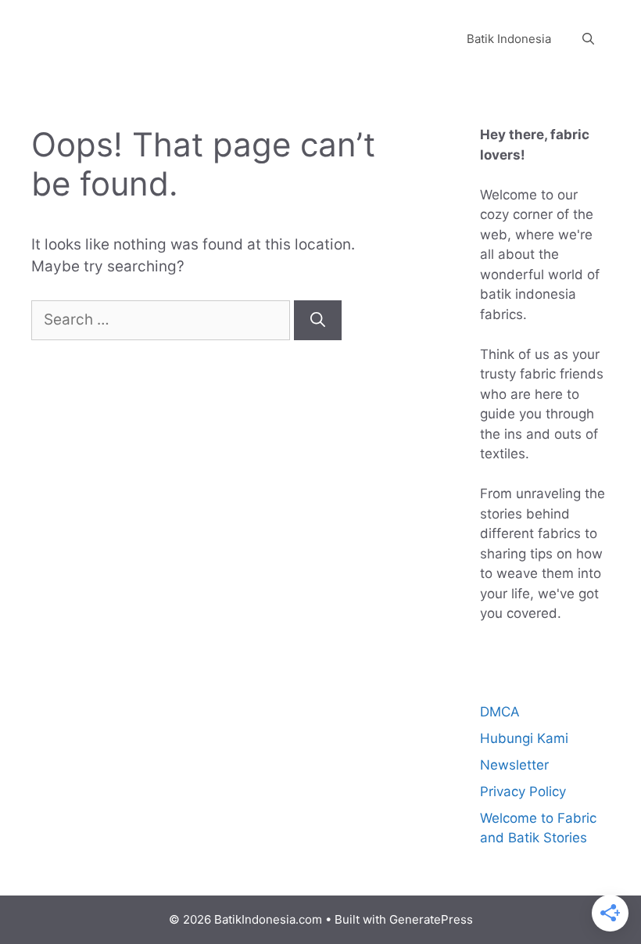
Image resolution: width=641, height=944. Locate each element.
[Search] (318, 320)
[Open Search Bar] (588, 39)
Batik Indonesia (509, 38)
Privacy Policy (523, 791)
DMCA (500, 712)
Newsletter (514, 765)
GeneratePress (431, 919)
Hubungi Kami (524, 738)
